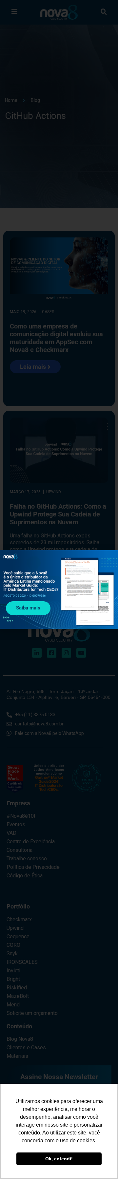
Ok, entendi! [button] (59, 1158)
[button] (109, 559)
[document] (59, 589)
